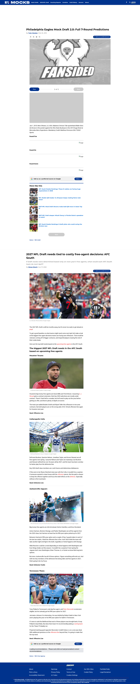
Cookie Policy (88, 672)
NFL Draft (37, 240)
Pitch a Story (33, 672)
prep (31, 329)
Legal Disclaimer (105, 672)
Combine (65, 2)
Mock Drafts (34, 2)
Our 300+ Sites (88, 669)
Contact (69, 669)
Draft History (73, 2)
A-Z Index (54, 675)
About (87, 2)
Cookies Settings (72, 675)
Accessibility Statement (37, 675)
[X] (130, 2)
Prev (34, 89)
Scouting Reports (55, 2)
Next (78, 89)
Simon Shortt (32, 267)
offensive (61, 474)
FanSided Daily (105, 669)
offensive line (55, 632)
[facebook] (126, 2)
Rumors (81, 2)
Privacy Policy (55, 672)
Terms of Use (71, 672)
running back (78, 624)
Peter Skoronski (68, 609)
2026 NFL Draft (44, 2)
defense (72, 476)
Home (31, 240)
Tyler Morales (33, 33)
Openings (54, 669)
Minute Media (20, 679)
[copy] (39, 37)
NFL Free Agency (40, 656)
